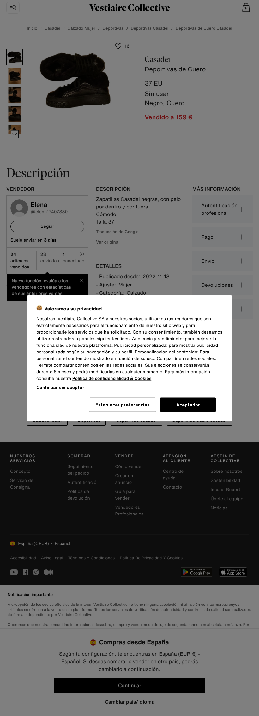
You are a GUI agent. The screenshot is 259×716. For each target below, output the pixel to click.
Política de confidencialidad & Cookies (111, 378)
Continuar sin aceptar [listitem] (60, 387)
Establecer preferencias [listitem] (122, 404)
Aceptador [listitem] (188, 404)
